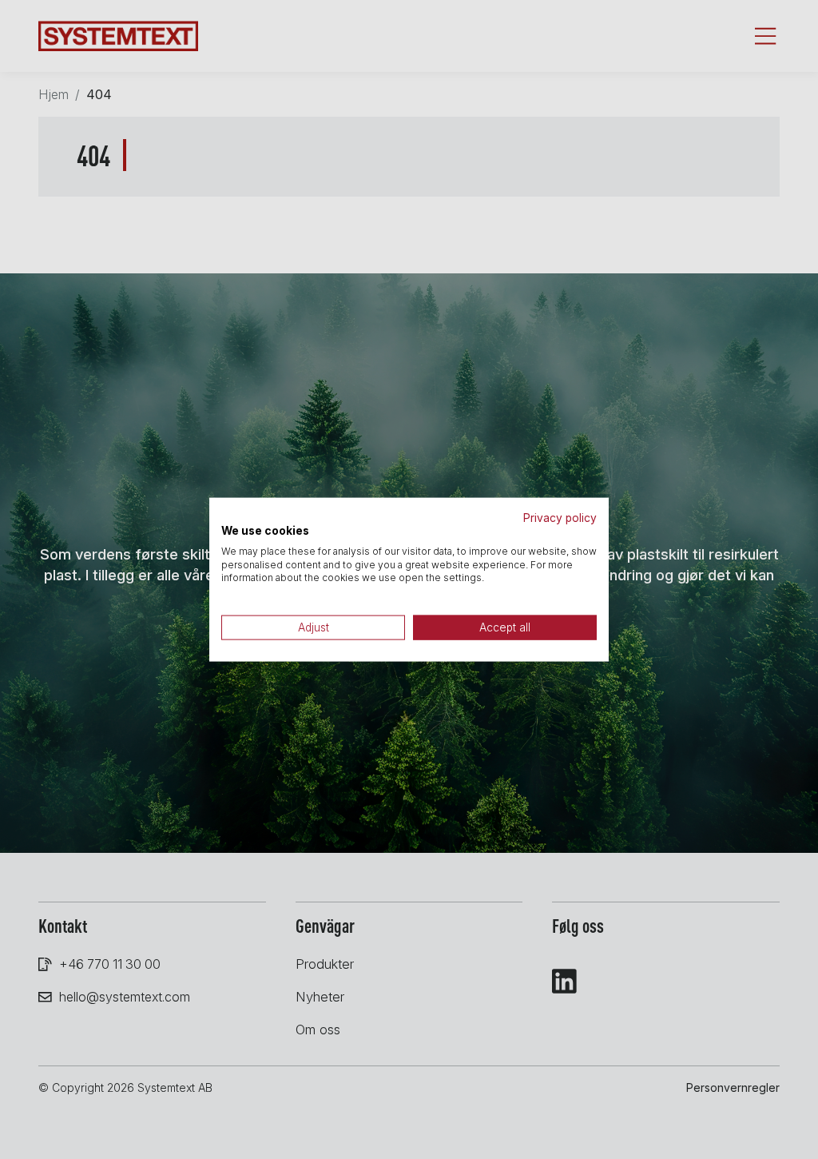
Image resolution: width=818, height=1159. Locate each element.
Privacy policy (560, 518)
